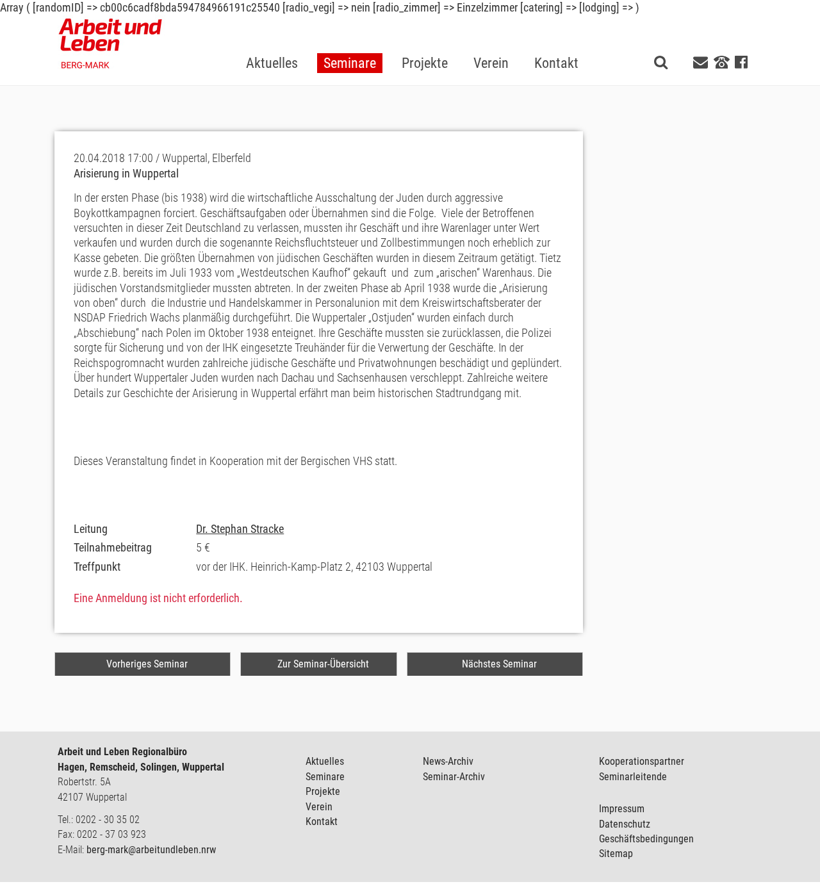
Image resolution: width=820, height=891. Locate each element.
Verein (319, 807)
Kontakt (322, 821)
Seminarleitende (633, 777)
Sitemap (616, 853)
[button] (350, 42)
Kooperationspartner (641, 761)
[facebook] (741, 62)
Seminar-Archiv (454, 777)
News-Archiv (448, 761)
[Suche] (660, 61)
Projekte (323, 791)
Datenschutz (624, 824)
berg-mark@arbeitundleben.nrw (151, 850)
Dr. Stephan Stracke (240, 528)
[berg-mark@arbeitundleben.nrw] (702, 62)
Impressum (621, 809)
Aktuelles (325, 761)
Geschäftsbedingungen (646, 839)
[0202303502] (721, 61)
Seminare (325, 777)
